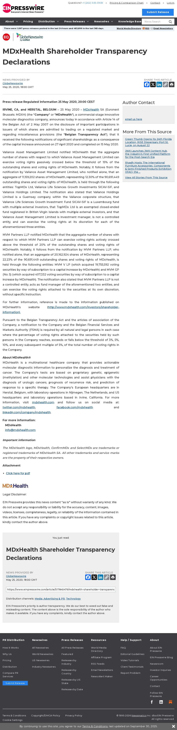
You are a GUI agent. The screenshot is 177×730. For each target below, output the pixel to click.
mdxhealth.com (43, 402)
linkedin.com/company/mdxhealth (27, 412)
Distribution (10, 666)
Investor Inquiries (160, 670)
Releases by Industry (69, 662)
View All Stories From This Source (146, 177)
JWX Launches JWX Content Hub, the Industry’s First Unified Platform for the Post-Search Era (147, 154)
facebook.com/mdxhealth (75, 407)
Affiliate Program (101, 657)
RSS (147, 28)
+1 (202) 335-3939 (92, 2)
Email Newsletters (163, 28)
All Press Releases (72, 647)
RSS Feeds (97, 663)
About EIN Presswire (156, 649)
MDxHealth (91, 109)
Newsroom (156, 663)
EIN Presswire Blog (161, 657)
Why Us (7, 654)
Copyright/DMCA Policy (45, 715)
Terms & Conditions (14, 715)
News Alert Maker (102, 676)
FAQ (123, 647)
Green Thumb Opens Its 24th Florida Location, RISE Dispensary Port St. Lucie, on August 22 (148, 142)
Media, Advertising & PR (50, 598)
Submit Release (158, 12)
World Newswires (42, 654)
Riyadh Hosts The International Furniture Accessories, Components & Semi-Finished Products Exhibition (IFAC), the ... (148, 167)
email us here (133, 119)
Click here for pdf (18, 473)
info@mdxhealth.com (20, 430)
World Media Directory (129, 28)
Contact (155, 2)
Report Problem (131, 673)
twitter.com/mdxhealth (19, 407)
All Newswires (40, 647)
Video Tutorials (130, 660)
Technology (73, 598)
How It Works (11, 647)
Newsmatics (139, 715)
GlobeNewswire (13, 83)
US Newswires (40, 660)
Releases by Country (69, 672)
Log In (170, 2)
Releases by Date (72, 689)
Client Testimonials (132, 666)
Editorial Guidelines (132, 654)
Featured (67, 654)
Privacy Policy (73, 715)
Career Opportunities (158, 678)
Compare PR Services (10, 675)
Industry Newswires (44, 666)
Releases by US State (71, 681)
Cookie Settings (12, 720)
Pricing (127, 2)
